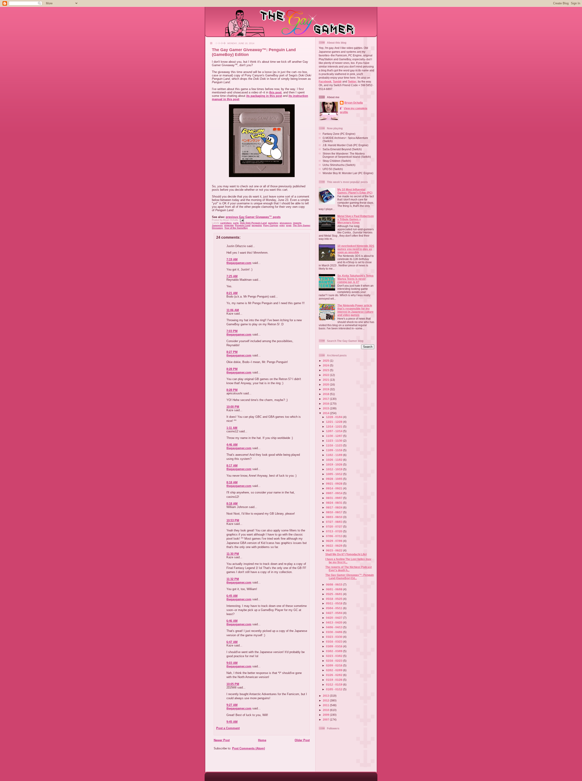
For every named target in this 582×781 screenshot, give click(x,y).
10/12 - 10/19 (334, 469)
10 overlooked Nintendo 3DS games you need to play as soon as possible (355, 249)
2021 (326, 379)
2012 (326, 700)
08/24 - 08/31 (334, 502)
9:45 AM (232, 721)
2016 (326, 403)
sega (288, 225)
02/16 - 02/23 (334, 660)
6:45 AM (232, 596)
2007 (326, 719)
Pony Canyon (270, 225)
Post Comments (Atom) (248, 748)
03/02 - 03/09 (334, 651)
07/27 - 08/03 (334, 521)
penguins (257, 225)
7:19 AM (232, 259)
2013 (326, 695)
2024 (326, 365)
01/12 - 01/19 (334, 684)
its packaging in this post (264, 96)
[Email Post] (241, 220)
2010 (326, 709)
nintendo (229, 225)
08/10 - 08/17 (334, 512)
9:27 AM (232, 705)
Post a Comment (228, 728)
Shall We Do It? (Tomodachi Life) (346, 554)
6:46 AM (232, 621)
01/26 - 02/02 (334, 674)
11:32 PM (232, 579)
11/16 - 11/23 (334, 445)
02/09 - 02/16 (334, 665)
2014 (326, 413)
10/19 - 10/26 (334, 464)
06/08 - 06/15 (334, 584)
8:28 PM (232, 369)
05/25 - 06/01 (334, 594)
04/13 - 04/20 (334, 622)
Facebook (325, 81)
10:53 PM (232, 520)
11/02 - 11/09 (334, 454)
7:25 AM (232, 276)
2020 (326, 384)
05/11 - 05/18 (334, 603)
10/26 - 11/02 (334, 459)
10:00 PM (232, 406)
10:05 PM (232, 684)
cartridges (226, 223)
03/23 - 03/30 (334, 636)
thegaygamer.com (238, 263)
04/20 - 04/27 (334, 617)
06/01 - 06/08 (334, 589)
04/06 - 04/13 (334, 627)
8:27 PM (232, 352)
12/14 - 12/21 (334, 426)
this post (275, 92)
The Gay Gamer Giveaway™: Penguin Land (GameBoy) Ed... (349, 576)
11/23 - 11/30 (334, 440)
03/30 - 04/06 (334, 632)
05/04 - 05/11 (334, 608)
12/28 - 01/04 (334, 417)
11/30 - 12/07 (334, 435)
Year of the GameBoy (236, 228)
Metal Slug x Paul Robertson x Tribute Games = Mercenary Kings (355, 219)
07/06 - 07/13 (334, 536)
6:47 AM (232, 642)
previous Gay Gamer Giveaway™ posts (253, 217)
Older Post (302, 740)
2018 (326, 394)
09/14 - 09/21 (334, 488)
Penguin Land (242, 225)
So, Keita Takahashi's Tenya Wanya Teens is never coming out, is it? (355, 278)
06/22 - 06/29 (334, 545)
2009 (326, 714)
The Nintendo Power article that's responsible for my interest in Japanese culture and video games (355, 310)
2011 (326, 705)
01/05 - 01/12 (334, 689)
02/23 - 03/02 (334, 655)
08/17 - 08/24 (334, 507)
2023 (326, 370)
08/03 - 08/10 (334, 517)
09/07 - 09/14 (334, 493)
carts (236, 223)
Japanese (217, 225)
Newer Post (222, 740)
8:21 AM (232, 293)
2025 (326, 360)
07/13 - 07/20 (334, 531)
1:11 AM (231, 428)
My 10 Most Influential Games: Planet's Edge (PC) (354, 191)
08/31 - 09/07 (334, 497)
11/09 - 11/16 (334, 450)
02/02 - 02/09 (334, 670)
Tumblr (337, 81)
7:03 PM (232, 331)
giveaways (286, 223)
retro (282, 225)
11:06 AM (232, 310)
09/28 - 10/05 (334, 478)
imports (297, 223)
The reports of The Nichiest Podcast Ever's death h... (348, 569)
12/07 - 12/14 (334, 431)
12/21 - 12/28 (334, 421)
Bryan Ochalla (353, 102)
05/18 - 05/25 (334, 598)
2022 (326, 374)
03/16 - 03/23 (334, 641)
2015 (326, 408)
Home (262, 740)
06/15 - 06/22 (334, 550)
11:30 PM (232, 554)
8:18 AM (232, 482)
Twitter (352, 81)
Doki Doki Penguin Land (253, 223)
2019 (326, 389)
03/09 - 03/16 (334, 646)
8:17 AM (232, 465)
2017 (326, 398)
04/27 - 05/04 (334, 612)
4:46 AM (232, 444)
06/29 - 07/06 (334, 540)
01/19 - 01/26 (334, 679)
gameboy (273, 223)
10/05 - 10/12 (334, 474)
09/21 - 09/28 (334, 483)
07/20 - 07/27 (334, 526)
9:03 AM (232, 663)
